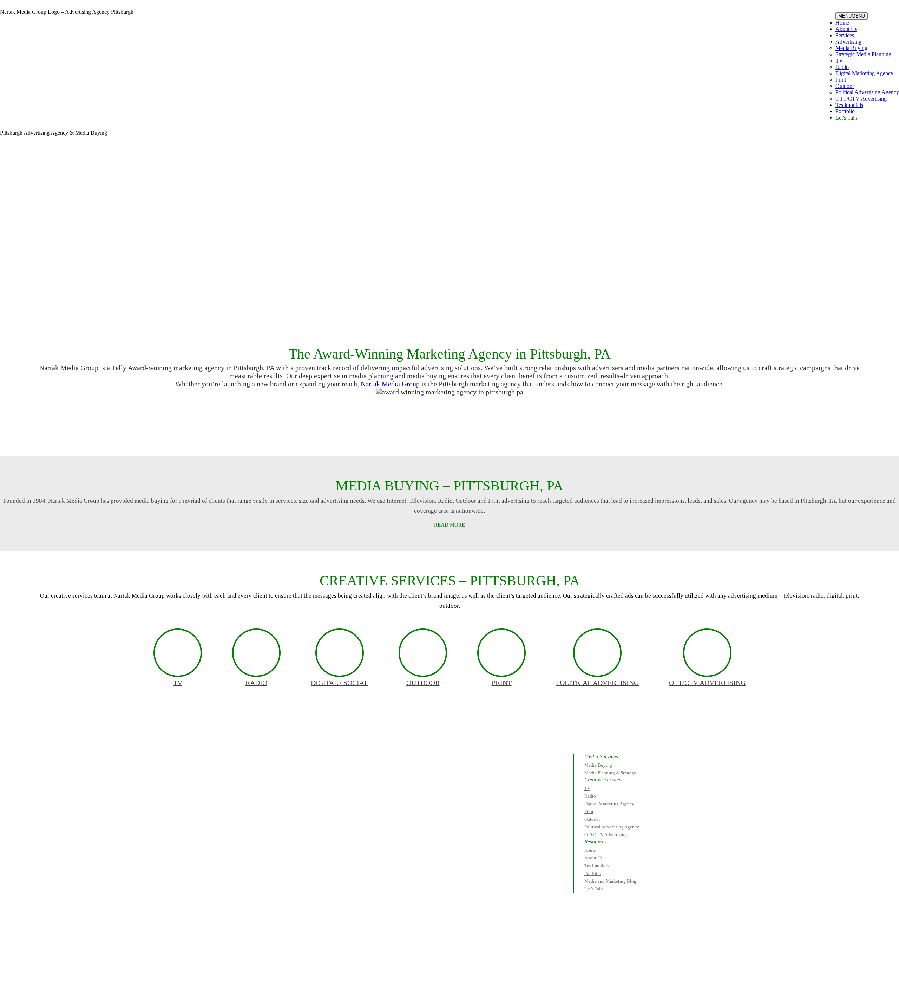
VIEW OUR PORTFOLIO (513, 436)
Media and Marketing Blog (610, 881)
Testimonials (849, 105)
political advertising (597, 682)
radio (256, 682)
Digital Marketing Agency (864, 73)
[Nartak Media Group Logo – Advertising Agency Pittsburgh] (44, 30)
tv (177, 682)
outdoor (423, 682)
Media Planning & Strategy (610, 772)
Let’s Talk (593, 888)
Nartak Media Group (390, 384)
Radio (842, 67)
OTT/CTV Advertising (861, 99)
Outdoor (844, 86)
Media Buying (851, 48)
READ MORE (449, 525)
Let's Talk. (847, 118)
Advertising (848, 42)
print (502, 682)
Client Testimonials (377, 436)
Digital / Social (339, 682)
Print (840, 80)
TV (839, 61)
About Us (846, 29)
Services (844, 35)
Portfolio (845, 111)
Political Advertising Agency (867, 92)
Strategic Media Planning (863, 54)
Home (842, 23)
